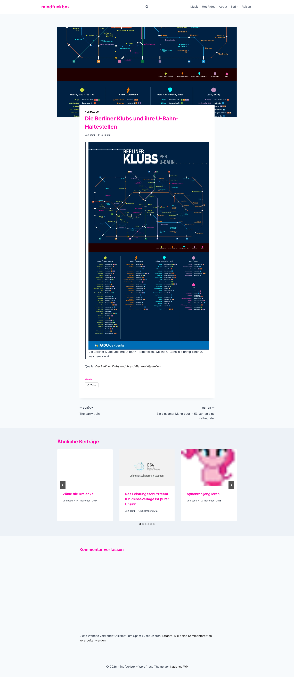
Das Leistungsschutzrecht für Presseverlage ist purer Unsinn (147, 499)
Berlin (234, 6)
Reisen (246, 6)
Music (194, 6)
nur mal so (92, 112)
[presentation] (85, 467)
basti (92, 135)
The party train (89, 410)
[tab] (140, 524)
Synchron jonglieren (203, 494)
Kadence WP (179, 666)
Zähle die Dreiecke (78, 494)
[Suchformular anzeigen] (147, 7)
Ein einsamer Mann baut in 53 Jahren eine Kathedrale (186, 413)
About (223, 6)
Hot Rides (208, 6)
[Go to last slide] (63, 485)
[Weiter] (231, 485)
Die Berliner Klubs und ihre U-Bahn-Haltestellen (128, 366)
